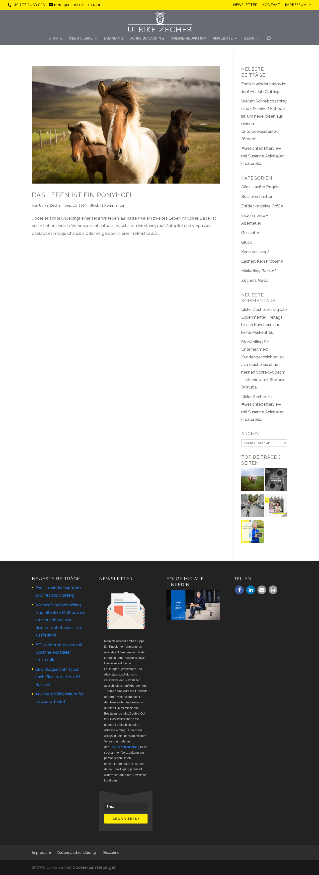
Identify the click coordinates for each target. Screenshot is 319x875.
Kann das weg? (255, 251)
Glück (94, 205)
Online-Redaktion (188, 38)
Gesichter (250, 232)
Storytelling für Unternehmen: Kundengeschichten (260, 349)
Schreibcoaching (147, 38)
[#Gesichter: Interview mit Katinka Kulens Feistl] (276, 506)
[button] (239, 589)
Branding (113, 38)
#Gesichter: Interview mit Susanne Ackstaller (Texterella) (262, 156)
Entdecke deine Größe (262, 206)
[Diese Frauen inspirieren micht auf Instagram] (276, 480)
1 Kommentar (113, 205)
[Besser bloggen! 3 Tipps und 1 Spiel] (252, 532)
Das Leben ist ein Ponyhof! (82, 195)
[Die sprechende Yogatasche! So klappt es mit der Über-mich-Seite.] (252, 506)
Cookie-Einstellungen (95, 867)
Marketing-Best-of (258, 271)
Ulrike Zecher (50, 205)
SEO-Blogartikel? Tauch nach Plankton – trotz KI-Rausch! (58, 677)
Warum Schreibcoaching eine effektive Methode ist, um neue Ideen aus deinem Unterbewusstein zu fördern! (60, 620)
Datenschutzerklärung (124, 747)
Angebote (223, 38)
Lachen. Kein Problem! (262, 261)
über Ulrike (81, 38)
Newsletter (245, 5)
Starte (56, 38)
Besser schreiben (257, 196)
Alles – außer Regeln (260, 187)
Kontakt (271, 5)
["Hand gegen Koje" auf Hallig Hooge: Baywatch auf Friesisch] (252, 480)
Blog (249, 38)
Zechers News (254, 280)
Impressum (296, 5)
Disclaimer (111, 853)
